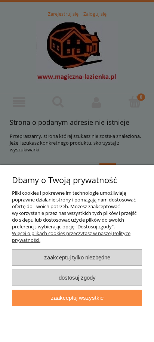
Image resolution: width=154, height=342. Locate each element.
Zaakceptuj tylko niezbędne (77, 257)
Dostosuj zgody (77, 277)
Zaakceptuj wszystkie (77, 298)
